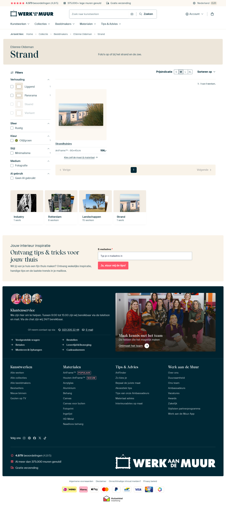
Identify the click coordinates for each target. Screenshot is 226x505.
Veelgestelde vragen (28, 340)
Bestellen (72, 340)
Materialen (86, 24)
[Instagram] (24, 438)
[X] (40, 438)
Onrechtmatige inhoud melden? (125, 481)
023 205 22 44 (70, 329)
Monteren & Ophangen (29, 350)
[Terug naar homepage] (31, 13)
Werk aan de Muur (183, 367)
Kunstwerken (18, 24)
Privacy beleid (150, 481)
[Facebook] (34, 438)
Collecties (41, 24)
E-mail (89, 329)
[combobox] (99, 14)
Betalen (20, 345)
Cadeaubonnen (76, 350)
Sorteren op (204, 72)
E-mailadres (105, 249)
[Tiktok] (45, 438)
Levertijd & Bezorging (79, 345)
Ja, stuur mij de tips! (113, 265)
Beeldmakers (63, 24)
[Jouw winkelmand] (212, 14)
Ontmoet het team (131, 346)
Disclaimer (101, 481)
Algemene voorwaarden (81, 481)
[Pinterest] (29, 438)
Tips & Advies (109, 24)
